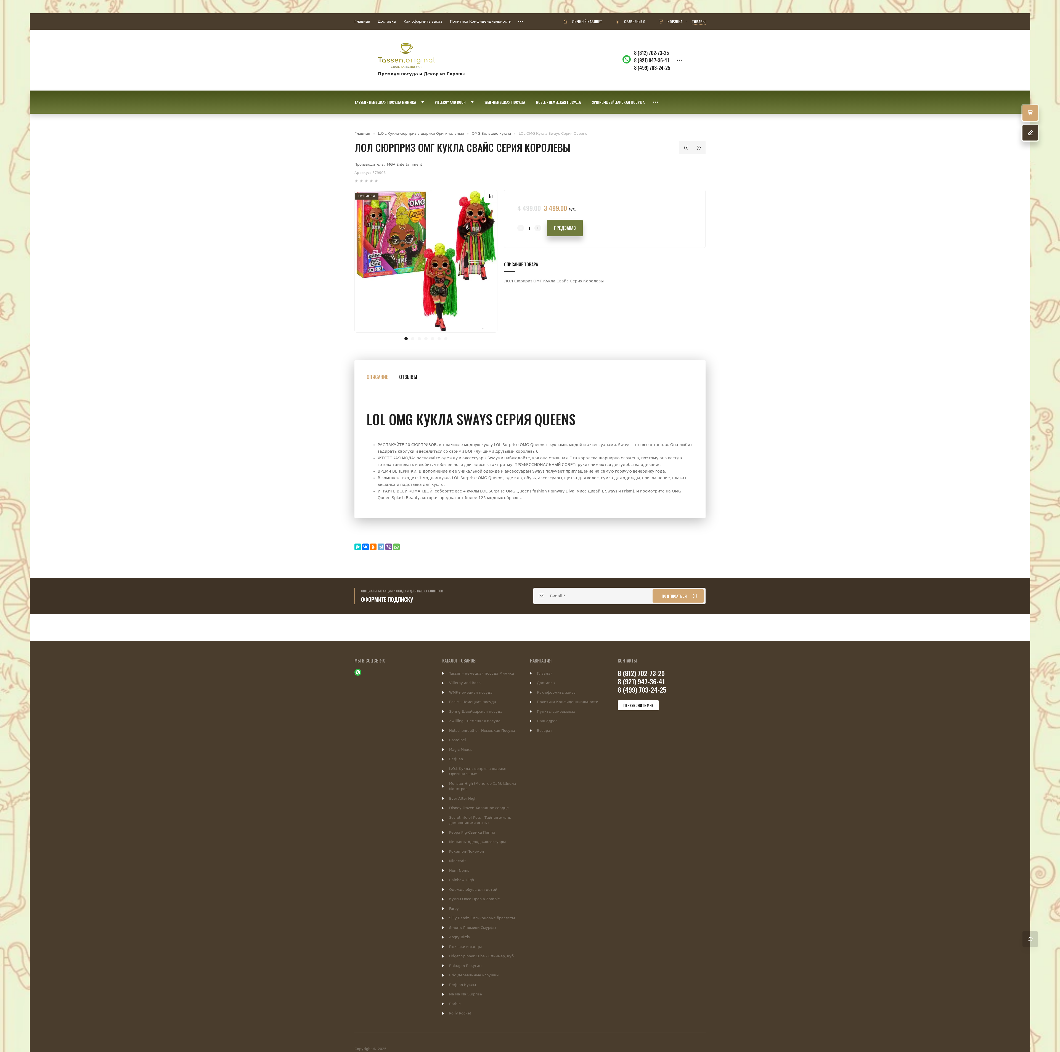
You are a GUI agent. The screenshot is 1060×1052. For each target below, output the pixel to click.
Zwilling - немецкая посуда (474, 721)
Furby (454, 909)
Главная (362, 21)
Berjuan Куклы (462, 985)
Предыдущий (685, 147)
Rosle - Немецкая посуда (472, 702)
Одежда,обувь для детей (473, 889)
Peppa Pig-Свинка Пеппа (472, 832)
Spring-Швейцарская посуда (475, 711)
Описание (377, 376)
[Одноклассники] (373, 547)
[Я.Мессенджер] (357, 547)
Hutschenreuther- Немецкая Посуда (482, 730)
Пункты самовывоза (556, 711)
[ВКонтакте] (365, 547)
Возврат (544, 730)
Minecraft (457, 861)
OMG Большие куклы (491, 133)
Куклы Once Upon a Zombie (474, 899)
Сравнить (490, 196)
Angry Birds (459, 937)
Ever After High (462, 798)
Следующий (699, 147)
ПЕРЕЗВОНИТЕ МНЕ (638, 705)
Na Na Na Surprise (465, 994)
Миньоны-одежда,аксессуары (477, 842)
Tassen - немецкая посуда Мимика (481, 673)
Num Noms (459, 870)
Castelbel (457, 740)
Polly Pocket (460, 1013)
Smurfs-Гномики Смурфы (472, 928)
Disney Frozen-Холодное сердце (479, 808)
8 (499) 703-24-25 (652, 67)
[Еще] (520, 21)
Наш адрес (547, 721)
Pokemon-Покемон (466, 851)
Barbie (455, 1004)
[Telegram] (381, 547)
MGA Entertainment (404, 164)
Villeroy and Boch (465, 683)
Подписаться (674, 596)
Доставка (387, 21)
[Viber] (388, 547)
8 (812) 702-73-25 (651, 52)
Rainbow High (461, 880)
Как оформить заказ (423, 21)
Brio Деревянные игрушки (474, 975)
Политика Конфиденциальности (480, 21)
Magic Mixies (460, 750)
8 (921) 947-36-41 (651, 60)
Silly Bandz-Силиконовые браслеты (482, 918)
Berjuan (456, 759)
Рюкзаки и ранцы (465, 947)
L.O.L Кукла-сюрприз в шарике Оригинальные (421, 133)
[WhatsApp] (396, 547)
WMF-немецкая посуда (470, 692)
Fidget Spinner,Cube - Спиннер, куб (481, 956)
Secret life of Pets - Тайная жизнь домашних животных (480, 820)
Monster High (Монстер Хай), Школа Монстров (482, 786)
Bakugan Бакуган (465, 966)
